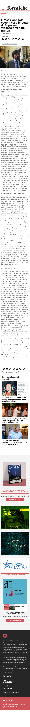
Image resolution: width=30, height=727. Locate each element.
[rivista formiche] (15, 595)
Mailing (3, 16)
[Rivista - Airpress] (15, 681)
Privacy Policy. (13, 706)
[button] (3, 8)
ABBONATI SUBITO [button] (15, 499)
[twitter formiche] (6, 700)
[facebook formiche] (4, 700)
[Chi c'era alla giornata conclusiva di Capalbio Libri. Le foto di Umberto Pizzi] (15, 431)
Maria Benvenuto (6, 33)
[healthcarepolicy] (15, 692)
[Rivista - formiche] (15, 676)
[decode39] (15, 687)
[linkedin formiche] (12, 700)
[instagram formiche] (9, 700)
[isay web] (10, 707)
